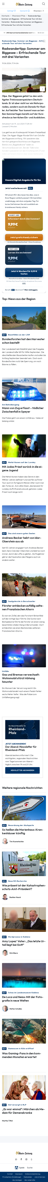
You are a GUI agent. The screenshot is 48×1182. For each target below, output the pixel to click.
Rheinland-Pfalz (18, 16)
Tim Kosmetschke (16, 841)
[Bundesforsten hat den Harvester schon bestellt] (24, 318)
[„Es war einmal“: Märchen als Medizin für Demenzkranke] (24, 1087)
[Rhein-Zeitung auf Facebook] (21, 1159)
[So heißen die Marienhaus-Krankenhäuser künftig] (24, 807)
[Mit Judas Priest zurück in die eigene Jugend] (24, 445)
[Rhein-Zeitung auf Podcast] (31, 1159)
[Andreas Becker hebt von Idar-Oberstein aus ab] (24, 516)
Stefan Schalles (15, 1009)
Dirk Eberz (13, 953)
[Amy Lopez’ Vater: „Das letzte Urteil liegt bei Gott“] (24, 919)
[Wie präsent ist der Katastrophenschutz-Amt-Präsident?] (24, 863)
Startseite (5, 16)
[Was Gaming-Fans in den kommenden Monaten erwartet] (24, 1031)
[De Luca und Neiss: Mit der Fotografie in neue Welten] (24, 975)
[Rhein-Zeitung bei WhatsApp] (16, 1159)
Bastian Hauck (15, 897)
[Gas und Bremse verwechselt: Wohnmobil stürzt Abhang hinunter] (24, 655)
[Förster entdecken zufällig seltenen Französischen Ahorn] (24, 584)
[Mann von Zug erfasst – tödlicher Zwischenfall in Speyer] (24, 389)
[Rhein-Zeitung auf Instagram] (26, 1159)
